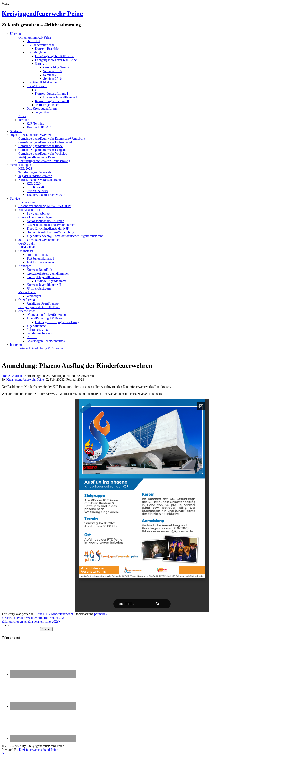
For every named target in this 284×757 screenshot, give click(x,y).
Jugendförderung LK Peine (44, 318)
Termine (23, 120)
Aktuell (17, 376)
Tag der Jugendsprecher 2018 (46, 194)
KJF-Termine (35, 123)
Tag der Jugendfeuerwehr (35, 172)
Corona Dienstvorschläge (35, 217)
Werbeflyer (34, 296)
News (22, 116)
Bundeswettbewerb (39, 333)
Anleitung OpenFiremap (43, 303)
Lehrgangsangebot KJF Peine (54, 56)
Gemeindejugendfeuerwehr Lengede (42, 150)
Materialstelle (27, 292)
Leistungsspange (37, 329)
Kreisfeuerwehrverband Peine (38, 749)
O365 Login (26, 243)
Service (15, 198)
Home (6, 376)
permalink (100, 614)
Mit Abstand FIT (29, 209)
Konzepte (24, 266)
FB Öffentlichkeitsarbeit (42, 82)
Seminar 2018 (52, 71)
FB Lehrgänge (36, 52)
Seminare (41, 63)
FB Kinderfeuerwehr (40, 45)
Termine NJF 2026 (39, 127)
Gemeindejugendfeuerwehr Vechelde (42, 153)
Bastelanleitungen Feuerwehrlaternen (51, 224)
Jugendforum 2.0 (46, 112)
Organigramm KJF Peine (34, 37)
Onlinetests (25, 251)
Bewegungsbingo (38, 213)
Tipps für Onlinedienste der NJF (48, 228)
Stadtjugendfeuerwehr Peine (36, 157)
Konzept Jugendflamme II (52, 101)
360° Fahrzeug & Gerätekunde (38, 239)
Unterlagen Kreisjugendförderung (57, 322)
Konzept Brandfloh (47, 48)
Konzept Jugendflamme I (51, 93)
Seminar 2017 (52, 75)
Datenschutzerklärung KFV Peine (40, 348)
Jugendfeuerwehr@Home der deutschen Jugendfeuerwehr (65, 236)
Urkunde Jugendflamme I (60, 97)
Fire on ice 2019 (37, 191)
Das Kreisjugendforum (42, 108)
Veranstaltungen (20, 165)
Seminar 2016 (52, 78)
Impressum (17, 344)
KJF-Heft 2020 (28, 247)
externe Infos (26, 311)
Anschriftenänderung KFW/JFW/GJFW (44, 206)
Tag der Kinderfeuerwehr (35, 176)
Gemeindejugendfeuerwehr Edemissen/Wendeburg (51, 138)
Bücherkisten (27, 202)
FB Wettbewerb (37, 86)
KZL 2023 (25, 168)
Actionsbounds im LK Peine (45, 221)
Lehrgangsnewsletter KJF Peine (56, 60)
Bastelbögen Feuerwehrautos (46, 341)
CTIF (38, 90)
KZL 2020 (34, 183)
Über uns (16, 33)
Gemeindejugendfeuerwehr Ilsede (40, 146)
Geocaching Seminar (57, 67)
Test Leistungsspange (41, 262)
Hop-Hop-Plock (37, 254)
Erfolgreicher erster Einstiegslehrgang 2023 (30, 621)
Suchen (6, 625)
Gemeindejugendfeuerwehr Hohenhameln (45, 142)
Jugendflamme (36, 326)
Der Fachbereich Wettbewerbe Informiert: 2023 (34, 617)
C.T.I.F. (32, 337)
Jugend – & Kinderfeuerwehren (31, 135)
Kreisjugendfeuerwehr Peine (42, 13)
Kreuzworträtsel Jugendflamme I (48, 273)
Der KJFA (33, 41)
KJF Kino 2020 (37, 187)
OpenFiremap (27, 299)
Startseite (16, 131)
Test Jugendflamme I (40, 258)
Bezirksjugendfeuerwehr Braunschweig (44, 161)
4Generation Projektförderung (46, 314)
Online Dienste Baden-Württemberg (50, 232)
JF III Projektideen (47, 105)
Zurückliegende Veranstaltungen (39, 179)
